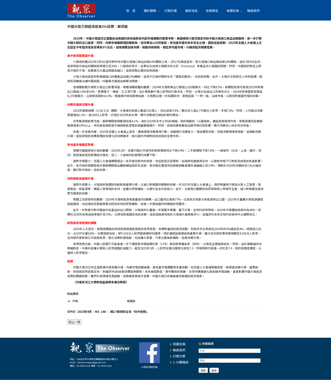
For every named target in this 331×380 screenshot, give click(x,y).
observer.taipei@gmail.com (91, 362)
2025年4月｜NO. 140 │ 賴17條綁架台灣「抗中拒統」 (113, 311)
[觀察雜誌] (81, 10)
